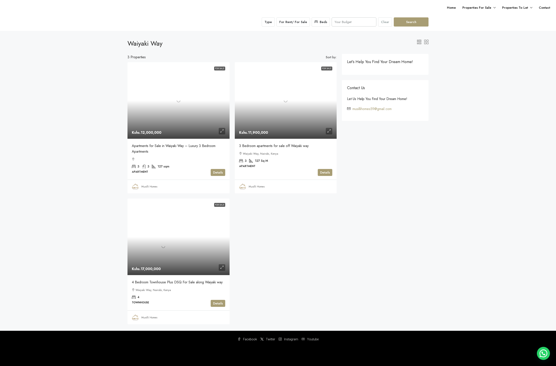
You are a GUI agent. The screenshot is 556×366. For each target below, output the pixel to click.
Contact (544, 7)
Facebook (249, 339)
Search (411, 22)
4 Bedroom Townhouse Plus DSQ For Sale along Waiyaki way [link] (177, 282)
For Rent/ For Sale (293, 22)
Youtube (312, 339)
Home (451, 7)
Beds (323, 22)
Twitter (270, 339)
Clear (385, 22)
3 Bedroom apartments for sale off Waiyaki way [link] (274, 145)
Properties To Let (515, 7)
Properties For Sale (476, 7)
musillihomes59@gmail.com (372, 108)
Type (268, 22)
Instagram (290, 339)
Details (218, 172)
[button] (419, 42)
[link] (178, 100)
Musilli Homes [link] (149, 187)
